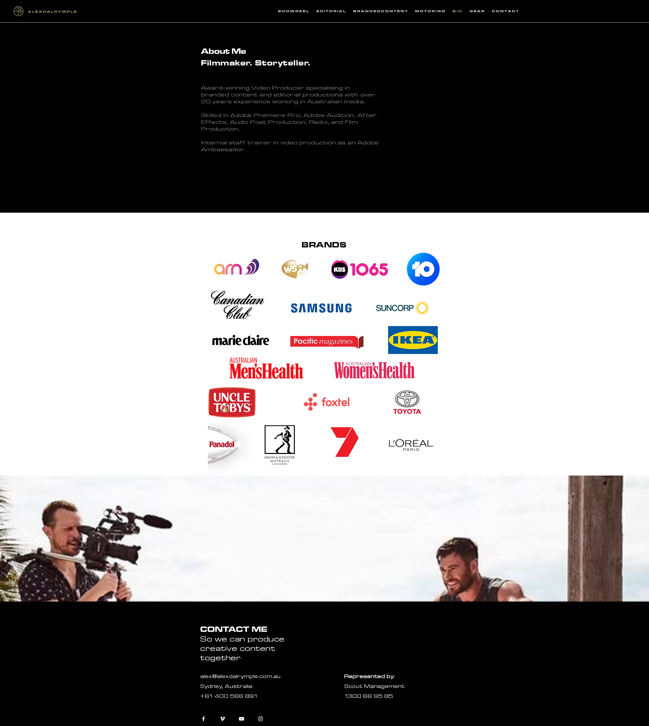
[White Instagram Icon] (260, 719)
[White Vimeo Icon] (222, 719)
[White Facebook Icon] (203, 719)
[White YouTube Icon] (241, 719)
